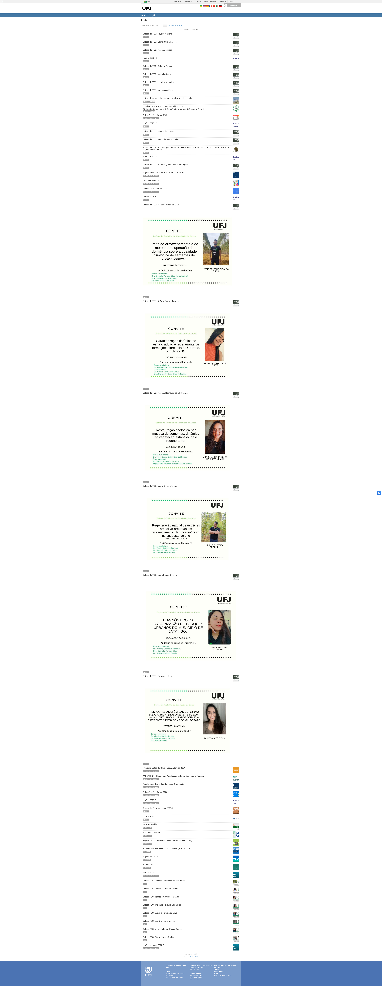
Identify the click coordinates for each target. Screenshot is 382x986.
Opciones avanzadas (175, 25)
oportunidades (154, 779)
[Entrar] (1, 1)
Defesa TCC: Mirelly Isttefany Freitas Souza (162, 929)
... (189, 956)
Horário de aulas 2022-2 (153, 945)
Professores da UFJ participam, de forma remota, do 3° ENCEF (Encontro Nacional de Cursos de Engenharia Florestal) (186, 148)
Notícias (145, 37)
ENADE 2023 (148, 816)
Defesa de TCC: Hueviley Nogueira (158, 82)
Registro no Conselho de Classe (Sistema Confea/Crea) (167, 840)
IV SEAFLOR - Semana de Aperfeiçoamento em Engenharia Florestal (173, 776)
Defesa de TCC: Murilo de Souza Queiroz (161, 139)
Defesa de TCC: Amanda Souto (157, 74)
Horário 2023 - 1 (150, 873)
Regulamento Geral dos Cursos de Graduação (163, 172)
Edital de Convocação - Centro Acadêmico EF (163, 106)
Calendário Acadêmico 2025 (155, 115)
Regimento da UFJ (151, 856)
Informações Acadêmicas (150, 118)
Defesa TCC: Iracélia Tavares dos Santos (161, 897)
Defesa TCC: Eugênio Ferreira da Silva (160, 913)
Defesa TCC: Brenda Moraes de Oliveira (160, 889)
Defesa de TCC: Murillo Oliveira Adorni (160, 486)
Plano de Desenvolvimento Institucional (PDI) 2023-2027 (168, 848)
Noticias (145, 101)
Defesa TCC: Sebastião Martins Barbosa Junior (164, 881)
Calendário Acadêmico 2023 (155, 792)
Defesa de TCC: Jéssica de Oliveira (158, 131)
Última (196, 956)
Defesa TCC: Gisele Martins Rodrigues (160, 937)
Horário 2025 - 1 (150, 123)
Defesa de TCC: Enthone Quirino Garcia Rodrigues (165, 164)
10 (192, 954)
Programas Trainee (151, 832)
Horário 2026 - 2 (150, 58)
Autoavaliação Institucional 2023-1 (158, 808)
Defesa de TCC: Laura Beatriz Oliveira (160, 575)
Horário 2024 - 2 (150, 156)
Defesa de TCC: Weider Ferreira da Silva (161, 205)
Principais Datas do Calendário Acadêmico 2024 (164, 768)
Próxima (192, 956)
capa (144, 884)
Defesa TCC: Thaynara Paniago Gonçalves (162, 905)
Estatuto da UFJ (150, 864)
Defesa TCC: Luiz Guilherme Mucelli (159, 921)
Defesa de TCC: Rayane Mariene (157, 34)
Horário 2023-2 (149, 800)
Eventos (145, 779)
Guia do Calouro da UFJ (153, 180)
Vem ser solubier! (150, 824)
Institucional (146, 851)
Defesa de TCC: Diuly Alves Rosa (157, 676)
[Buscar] (165, 25)
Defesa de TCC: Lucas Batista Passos (160, 42)
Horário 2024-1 (149, 197)
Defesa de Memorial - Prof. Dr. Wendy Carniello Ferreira (167, 98)
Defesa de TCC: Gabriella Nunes (157, 66)
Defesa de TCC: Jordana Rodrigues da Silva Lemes (165, 393)
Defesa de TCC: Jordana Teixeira (157, 50)
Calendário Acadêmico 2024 (155, 189)
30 (194, 954)
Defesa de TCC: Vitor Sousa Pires (158, 90)
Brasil (149, 1)
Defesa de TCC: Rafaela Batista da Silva (161, 301)
